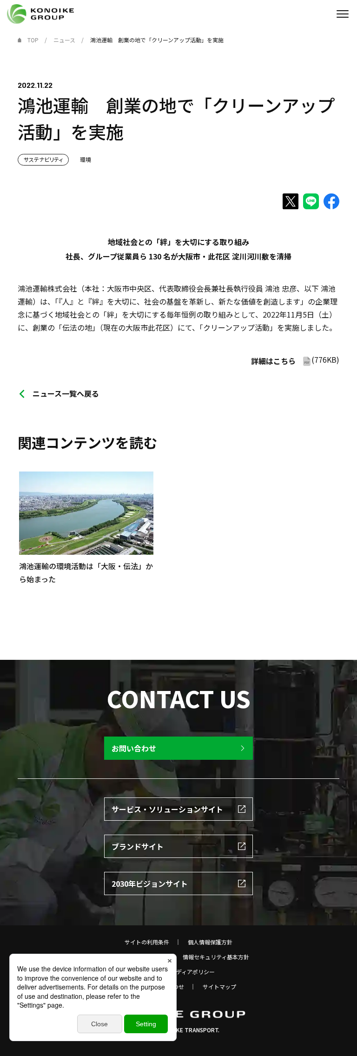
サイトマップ (219, 987)
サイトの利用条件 (147, 942)
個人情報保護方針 (210, 942)
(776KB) (295, 360)
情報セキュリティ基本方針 (216, 957)
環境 (85, 159)
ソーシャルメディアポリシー (179, 972)
